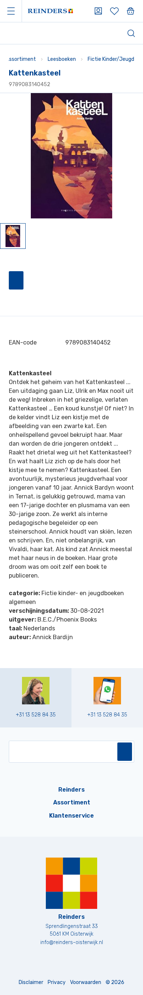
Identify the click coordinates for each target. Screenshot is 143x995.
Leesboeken (62, 59)
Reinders (71, 789)
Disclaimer (31, 982)
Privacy (57, 982)
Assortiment (21, 59)
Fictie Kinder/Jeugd (111, 59)
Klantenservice (71, 815)
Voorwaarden (85, 982)
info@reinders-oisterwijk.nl (71, 942)
